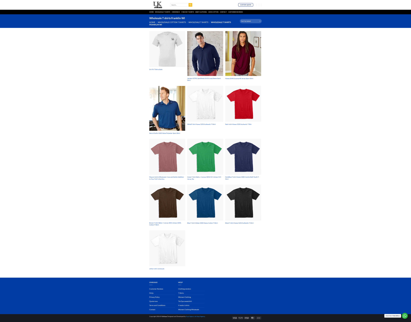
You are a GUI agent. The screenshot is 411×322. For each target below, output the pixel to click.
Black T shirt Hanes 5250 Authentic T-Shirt (239, 223)
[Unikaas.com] (158, 4)
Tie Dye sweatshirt (185, 301)
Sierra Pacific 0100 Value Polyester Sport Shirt (164, 133)
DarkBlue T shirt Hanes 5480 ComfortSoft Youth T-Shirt (242, 178)
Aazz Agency (201, 316)
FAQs (151, 293)
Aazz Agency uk (191, 316)
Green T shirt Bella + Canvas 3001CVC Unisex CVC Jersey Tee (204, 178)
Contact (223, 12)
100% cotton (213, 12)
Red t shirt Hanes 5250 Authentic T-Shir (238, 124)
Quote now (153, 301)
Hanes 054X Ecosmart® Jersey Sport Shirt (239, 78)
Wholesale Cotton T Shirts (172, 22)
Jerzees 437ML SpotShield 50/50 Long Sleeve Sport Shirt (204, 79)
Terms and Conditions (157, 305)
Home (151, 12)
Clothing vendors (184, 289)
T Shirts (181, 293)
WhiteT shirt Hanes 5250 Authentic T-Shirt (201, 124)
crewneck (176, 12)
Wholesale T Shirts (162, 12)
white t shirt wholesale (156, 269)
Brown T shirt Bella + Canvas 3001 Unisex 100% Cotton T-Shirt (165, 224)
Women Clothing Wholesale (188, 309)
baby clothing (201, 12)
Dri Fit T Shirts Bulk (155, 69)
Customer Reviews (235, 12)
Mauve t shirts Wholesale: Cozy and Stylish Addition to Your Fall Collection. (166, 178)
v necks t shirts (187, 12)
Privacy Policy (154, 297)
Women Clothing (184, 297)
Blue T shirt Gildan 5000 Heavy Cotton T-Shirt (202, 223)
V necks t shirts (183, 305)
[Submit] (190, 5)
